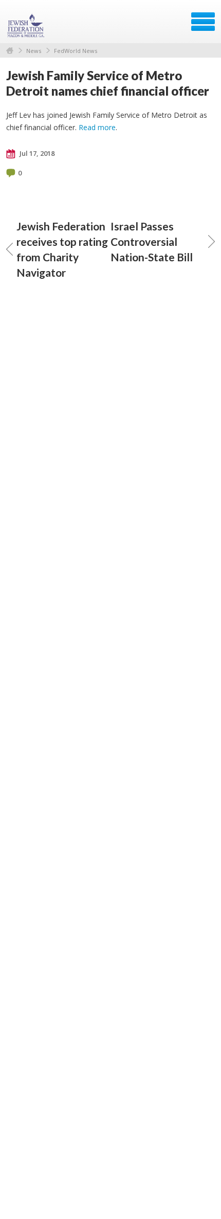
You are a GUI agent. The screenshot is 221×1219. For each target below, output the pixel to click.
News (33, 51)
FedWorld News (75, 51)
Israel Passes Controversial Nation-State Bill (151, 241)
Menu (203, 21)
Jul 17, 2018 (36, 153)
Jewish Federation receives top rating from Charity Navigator (62, 249)
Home (9, 50)
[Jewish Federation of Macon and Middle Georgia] (26, 25)
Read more (97, 127)
